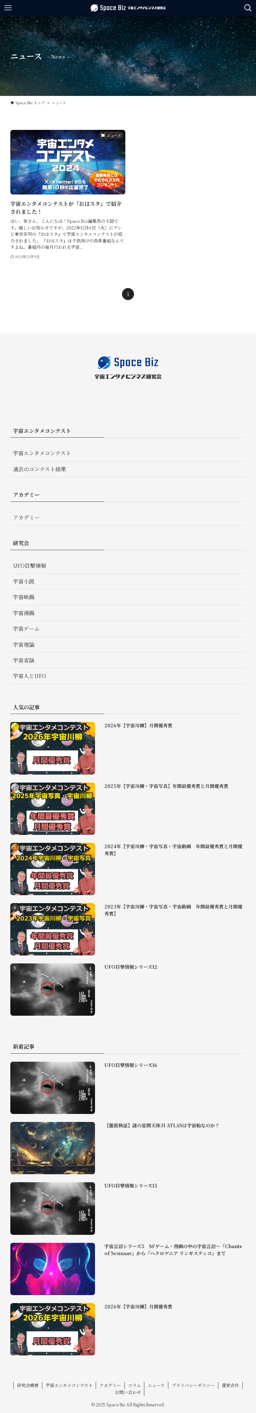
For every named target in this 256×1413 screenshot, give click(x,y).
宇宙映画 (23, 597)
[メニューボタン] (8, 8)
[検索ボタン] (248, 8)
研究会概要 (28, 1385)
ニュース (156, 1385)
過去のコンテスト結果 (39, 469)
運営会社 (230, 1385)
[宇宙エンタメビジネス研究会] (128, 8)
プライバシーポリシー (193, 1385)
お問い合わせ (128, 1392)
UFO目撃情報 (29, 565)
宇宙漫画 (23, 613)
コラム (134, 1385)
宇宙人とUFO (29, 676)
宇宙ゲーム (26, 628)
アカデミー (26, 517)
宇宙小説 (23, 581)
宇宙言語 (23, 660)
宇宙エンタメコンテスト (42, 453)
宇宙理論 (23, 644)
